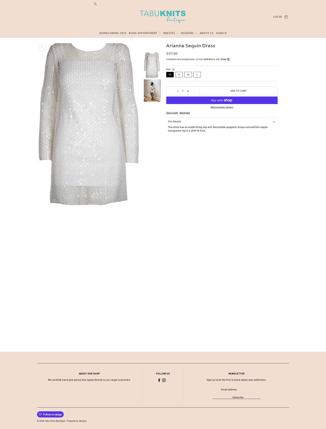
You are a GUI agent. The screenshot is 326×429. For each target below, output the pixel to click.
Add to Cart (238, 90)
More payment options (222, 107)
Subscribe (238, 397)
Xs (170, 74)
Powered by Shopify (77, 421)
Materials (184, 112)
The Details (174, 121)
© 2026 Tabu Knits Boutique (51, 421)
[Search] (95, 4)
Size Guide (172, 112)
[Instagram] (164, 380)
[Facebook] (159, 380)
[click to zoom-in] (42, 47)
